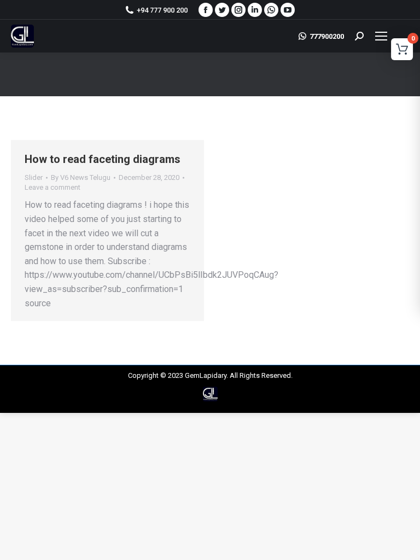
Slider (34, 177)
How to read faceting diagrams (102, 159)
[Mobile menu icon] (389, 36)
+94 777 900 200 (162, 10)
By (80, 177)
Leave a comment (52, 187)
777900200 (327, 36)
